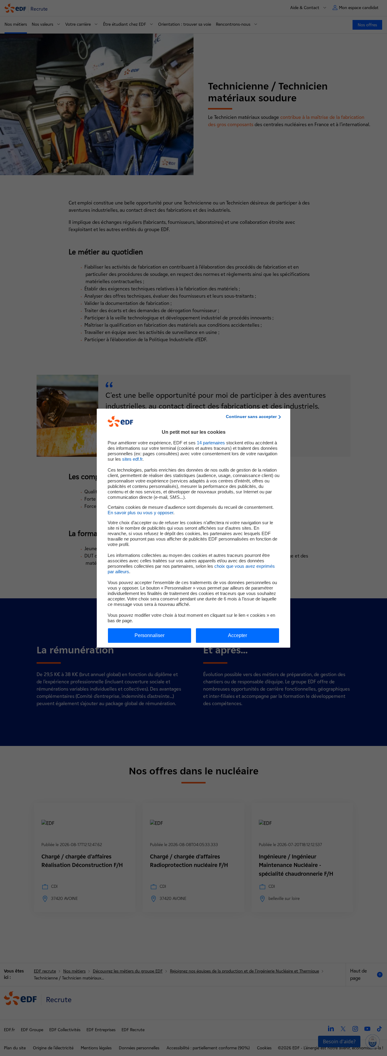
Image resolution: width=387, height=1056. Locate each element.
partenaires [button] (211, 442)
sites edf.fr (132, 459)
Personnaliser (149, 635)
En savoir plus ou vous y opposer (140, 512)
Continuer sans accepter (251, 416)
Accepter (237, 635)
